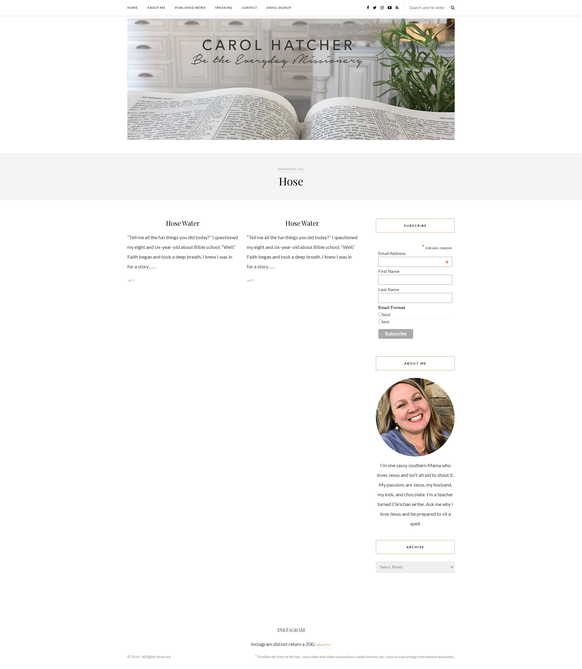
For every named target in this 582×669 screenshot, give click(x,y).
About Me (156, 7)
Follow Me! (323, 645)
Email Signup (278, 7)
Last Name (388, 289)
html (386, 314)
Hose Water (183, 223)
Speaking (223, 7)
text (385, 321)
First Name (389, 271)
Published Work (190, 7)
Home (132, 7)
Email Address (413, 253)
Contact (249, 7)
